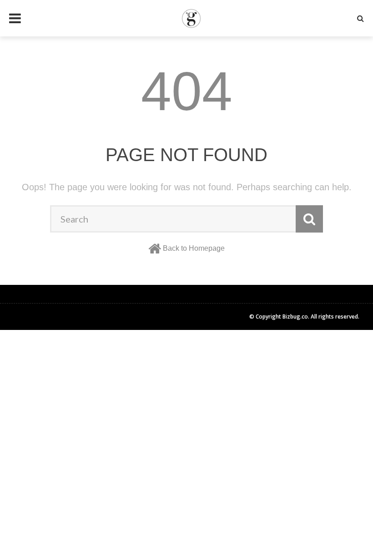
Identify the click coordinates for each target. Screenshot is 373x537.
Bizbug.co (295, 316)
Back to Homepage (194, 248)
